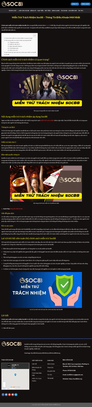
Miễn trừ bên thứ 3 (15, 44)
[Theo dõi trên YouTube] (12, 394)
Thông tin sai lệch (14, 42)
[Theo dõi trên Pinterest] (9, 394)
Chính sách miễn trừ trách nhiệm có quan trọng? (18, 38)
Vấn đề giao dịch (14, 48)
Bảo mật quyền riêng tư (16, 46)
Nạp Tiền (40, 10)
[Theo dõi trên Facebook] (3, 394)
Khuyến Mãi (73, 10)
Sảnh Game (56, 10)
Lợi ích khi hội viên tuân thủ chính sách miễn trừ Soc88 (20, 52)
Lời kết (7, 54)
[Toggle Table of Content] (34, 35)
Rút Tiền (48, 10)
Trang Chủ (12, 10)
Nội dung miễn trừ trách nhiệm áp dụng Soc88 (18, 40)
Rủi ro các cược (14, 50)
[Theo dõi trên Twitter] (6, 394)
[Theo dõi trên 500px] (15, 394)
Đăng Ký (33, 10)
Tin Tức (80, 10)
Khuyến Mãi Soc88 (16, 209)
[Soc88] (12, 4)
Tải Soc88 (64, 10)
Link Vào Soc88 (24, 10)
